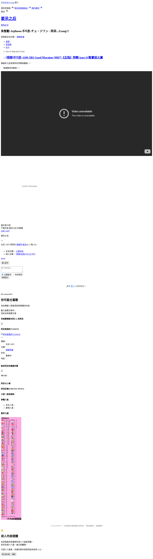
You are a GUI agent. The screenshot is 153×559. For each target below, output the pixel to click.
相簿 (8, 42)
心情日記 (19, 251)
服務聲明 (99, 526)
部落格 (8, 45)
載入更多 (5, 263)
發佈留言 (5, 277)
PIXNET (58, 526)
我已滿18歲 (6, 554)
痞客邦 (19, 245)
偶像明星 (20, 37)
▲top (3, 258)
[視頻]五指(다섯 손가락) (25, 254)
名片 (8, 47)
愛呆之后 (8, 18)
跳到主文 (5, 25)
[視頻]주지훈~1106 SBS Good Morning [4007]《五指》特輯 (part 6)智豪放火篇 (54, 57)
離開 (13, 554)
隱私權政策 (90, 526)
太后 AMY (5, 231)
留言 (24, 245)
